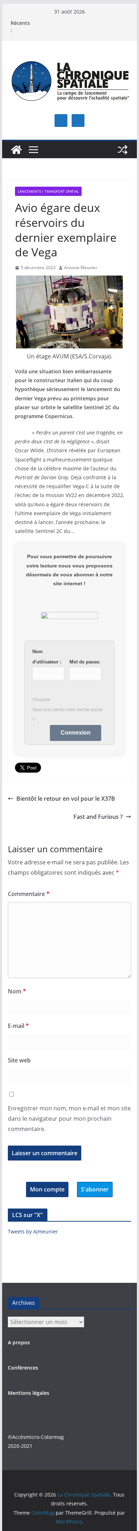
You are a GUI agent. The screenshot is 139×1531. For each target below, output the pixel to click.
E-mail (18, 1026)
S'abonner (95, 1189)
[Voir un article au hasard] (122, 149)
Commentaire (29, 894)
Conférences (23, 1367)
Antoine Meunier (80, 268)
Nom (17, 991)
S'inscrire (41, 699)
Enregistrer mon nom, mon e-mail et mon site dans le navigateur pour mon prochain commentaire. (69, 1118)
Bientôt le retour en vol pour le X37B (65, 798)
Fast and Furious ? (98, 817)
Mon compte (47, 1189)
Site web (19, 1060)
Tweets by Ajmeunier (33, 1231)
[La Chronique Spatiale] (16, 149)
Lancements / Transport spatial (48, 191)
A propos (19, 1342)
